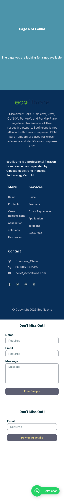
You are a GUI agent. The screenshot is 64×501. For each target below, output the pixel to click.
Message (11, 361)
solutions (14, 230)
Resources (15, 237)
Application (15, 222)
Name (9, 335)
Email (9, 348)
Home (11, 197)
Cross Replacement (16, 213)
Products (14, 204)
